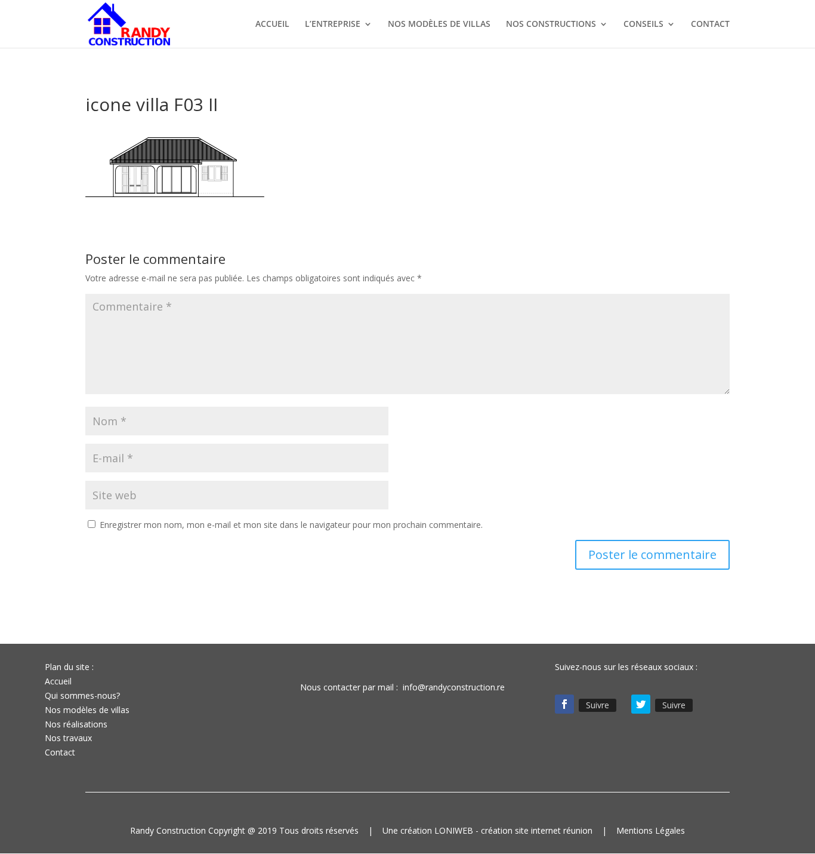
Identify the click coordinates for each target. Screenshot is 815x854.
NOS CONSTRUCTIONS (551, 24)
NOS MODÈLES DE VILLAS (439, 24)
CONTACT (710, 24)
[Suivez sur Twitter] (640, 704)
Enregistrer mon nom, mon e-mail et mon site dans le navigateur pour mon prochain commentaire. (291, 524)
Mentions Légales (650, 830)
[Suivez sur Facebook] (564, 704)
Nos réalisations (76, 724)
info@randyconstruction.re (454, 687)
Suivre (597, 705)
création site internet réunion (536, 830)
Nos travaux (68, 738)
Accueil (58, 681)
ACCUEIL (272, 24)
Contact (60, 752)
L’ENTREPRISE (332, 24)
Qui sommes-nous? (82, 695)
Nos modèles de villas (87, 709)
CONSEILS (643, 24)
